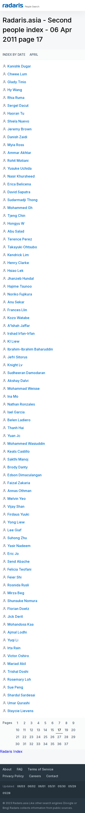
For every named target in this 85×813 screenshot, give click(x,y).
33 (38, 744)
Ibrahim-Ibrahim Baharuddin (30, 349)
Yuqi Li (12, 640)
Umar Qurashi (18, 703)
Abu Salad (15, 231)
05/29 (72, 786)
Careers (35, 776)
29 (73, 737)
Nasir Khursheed (21, 176)
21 (17, 737)
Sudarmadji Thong (22, 200)
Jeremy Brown (19, 129)
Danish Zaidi (17, 137)
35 (52, 744)
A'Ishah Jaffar (18, 325)
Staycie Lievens (20, 711)
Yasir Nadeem (19, 546)
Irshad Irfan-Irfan (21, 333)
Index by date (14, 54)
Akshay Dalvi (18, 380)
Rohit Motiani (18, 160)
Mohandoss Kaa (20, 624)
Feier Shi (14, 577)
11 (24, 730)
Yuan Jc (13, 435)
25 (45, 737)
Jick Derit (15, 616)
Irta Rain (13, 648)
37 (66, 744)
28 (66, 737)
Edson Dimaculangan (24, 475)
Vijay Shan (15, 506)
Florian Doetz (18, 608)
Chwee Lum (17, 74)
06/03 (21, 786)
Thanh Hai (15, 428)
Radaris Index (11, 751)
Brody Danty (17, 467)
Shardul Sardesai (21, 695)
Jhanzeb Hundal (20, 278)
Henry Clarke (18, 263)
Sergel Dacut (18, 105)
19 (66, 730)
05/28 (6, 793)
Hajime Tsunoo (19, 286)
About (7, 769)
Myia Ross (15, 145)
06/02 (32, 786)
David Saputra (18, 192)
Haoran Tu (15, 113)
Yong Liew (16, 522)
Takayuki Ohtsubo (22, 247)
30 (17, 744)
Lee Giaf (14, 530)
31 (24, 744)
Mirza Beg (15, 593)
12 (31, 730)
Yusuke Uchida (19, 168)
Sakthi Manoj (17, 459)
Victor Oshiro (18, 656)
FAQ (19, 769)
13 (38, 730)
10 (17, 730)
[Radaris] (13, 5)
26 (52, 737)
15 (52, 730)
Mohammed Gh (19, 207)
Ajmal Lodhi (17, 632)
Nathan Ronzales (21, 404)
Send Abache (18, 561)
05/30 (62, 786)
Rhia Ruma (15, 97)
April (34, 54)
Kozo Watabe (18, 318)
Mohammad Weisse (23, 388)
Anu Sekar (15, 302)
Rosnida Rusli (18, 585)
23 (31, 737)
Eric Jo (13, 553)
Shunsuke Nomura (22, 601)
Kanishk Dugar (19, 66)
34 (45, 744)
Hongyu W (15, 223)
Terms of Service (40, 769)
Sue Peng (15, 687)
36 (59, 744)
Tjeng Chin (16, 215)
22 (24, 737)
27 (59, 737)
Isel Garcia (16, 412)
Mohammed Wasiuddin (26, 443)
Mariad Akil (16, 663)
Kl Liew (13, 341)
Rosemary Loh (19, 679)
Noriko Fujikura (19, 294)
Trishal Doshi (17, 671)
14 (45, 730)
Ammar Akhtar (19, 152)
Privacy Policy (13, 776)
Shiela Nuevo (18, 121)
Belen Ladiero (19, 420)
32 (31, 744)
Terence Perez (19, 239)
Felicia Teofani (19, 569)
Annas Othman (19, 490)
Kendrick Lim (18, 255)
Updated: (9, 786)
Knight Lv (14, 365)
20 (73, 730)
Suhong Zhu (17, 538)
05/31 (51, 786)
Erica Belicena (19, 184)
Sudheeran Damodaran (26, 373)
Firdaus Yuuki (18, 514)
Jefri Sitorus (17, 357)
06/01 (41, 786)
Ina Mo (12, 396)
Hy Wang (14, 90)
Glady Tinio (16, 82)
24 (38, 737)
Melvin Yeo (16, 498)
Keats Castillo (18, 451)
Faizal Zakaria (18, 483)
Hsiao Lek (15, 270)
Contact (52, 776)
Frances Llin (17, 310)
